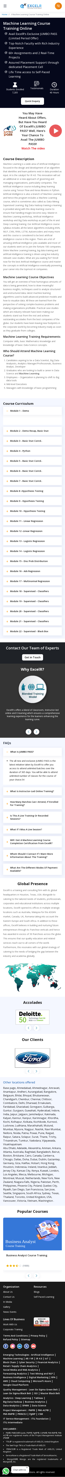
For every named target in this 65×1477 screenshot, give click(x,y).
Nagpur (29, 1129)
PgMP (32, 1413)
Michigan (47, 1174)
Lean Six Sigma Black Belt (17, 1393)
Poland (37, 1185)
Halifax (25, 1163)
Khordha (53, 1118)
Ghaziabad (22, 1106)
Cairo (28, 1155)
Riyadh (7, 1189)
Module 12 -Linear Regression (26, 531)
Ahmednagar (39, 1088)
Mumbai (8, 1129)
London (54, 1170)
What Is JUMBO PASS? (22, 751)
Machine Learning (13, 1358)
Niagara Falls (21, 1182)
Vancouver (9, 1200)
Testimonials (36, 88)
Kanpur (26, 1118)
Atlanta (7, 1152)
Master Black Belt (50, 1393)
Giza (17, 1163)
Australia (18, 1152)
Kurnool (52, 1121)
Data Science (39, 1405)
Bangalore (50, 1091)
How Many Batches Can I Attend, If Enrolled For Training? (34, 803)
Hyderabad (43, 1110)
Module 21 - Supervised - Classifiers (29, 621)
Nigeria (35, 1182)
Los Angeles (10, 1174)
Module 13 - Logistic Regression (27, 541)
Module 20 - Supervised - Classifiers (29, 611)
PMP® (32, 1410)
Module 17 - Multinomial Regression (30, 581)
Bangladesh (44, 1152)
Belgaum (8, 1095)
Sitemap (25, 1339)
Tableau (38, 1397)
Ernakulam (44, 1103)
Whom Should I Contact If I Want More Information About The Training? (31, 855)
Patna (25, 1133)
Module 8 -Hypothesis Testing (26, 490)
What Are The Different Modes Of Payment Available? (34, 869)
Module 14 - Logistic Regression (27, 551)
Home (4, 14)
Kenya (35, 1170)
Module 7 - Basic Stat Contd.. (26, 480)
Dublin (42, 1159)
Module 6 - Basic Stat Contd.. (26, 470)
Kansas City (23, 1170)
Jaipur (13, 1114)
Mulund (48, 1125)
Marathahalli (34, 1125)
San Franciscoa (34, 1189)
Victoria (21, 1200)
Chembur (23, 1099)
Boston (7, 1155)
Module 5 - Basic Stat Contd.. (26, 460)
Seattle (7, 1193)
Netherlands (32, 1178)
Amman (46, 1148)
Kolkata (27, 1121)
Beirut (55, 1152)
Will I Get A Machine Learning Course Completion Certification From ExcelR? (31, 842)
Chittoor (47, 1099)
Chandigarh (10, 1099)
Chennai (35, 1099)
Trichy (52, 1137)
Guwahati (30, 1110)
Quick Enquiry (32, 101)
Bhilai (18, 1095)
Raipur (7, 1137)
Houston (8, 1167)
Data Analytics (11, 1405)
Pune (41, 1133)
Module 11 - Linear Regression (26, 521)
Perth (55, 1182)
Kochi (6, 1121)
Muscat (19, 1178)
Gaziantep (54, 1159)
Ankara (56, 1148)
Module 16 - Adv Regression (25, 571)
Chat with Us (19, 1469)
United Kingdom (35, 1197)
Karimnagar (39, 1118)
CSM (40, 1413)
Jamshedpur (36, 1114)
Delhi (21, 1103)
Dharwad (31, 1103)
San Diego (18, 1189)
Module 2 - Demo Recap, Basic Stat (29, 430)
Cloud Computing (20, 1381)
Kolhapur (16, 1121)
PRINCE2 (22, 1413)
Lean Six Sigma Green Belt (43, 1389)
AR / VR (29, 1358)
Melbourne (34, 1174)
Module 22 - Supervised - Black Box (29, 631)
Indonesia (21, 1167)
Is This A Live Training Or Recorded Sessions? (29, 817)
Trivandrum (10, 1140)
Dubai (33, 1159)
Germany (8, 1163)
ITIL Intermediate (12, 1422)
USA (49, 1197)
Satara (16, 1137)
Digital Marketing (38, 1377)
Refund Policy (10, 1339)
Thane (43, 1137)
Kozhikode (39, 1121)
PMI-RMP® (9, 1413)
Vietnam (32, 1200)
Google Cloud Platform (16, 1384)
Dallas (17, 1159)
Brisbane (18, 1155)
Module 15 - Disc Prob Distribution (29, 561)
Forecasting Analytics (15, 1373)
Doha (25, 1159)
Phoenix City (25, 1185)
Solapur (26, 1137)
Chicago (8, 1159)
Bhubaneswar (41, 1095)
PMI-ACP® (43, 1410)
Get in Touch (33, 657)
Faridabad (9, 1106)
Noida (16, 1133)
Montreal (8, 1178)
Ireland (32, 1167)
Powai (33, 1133)
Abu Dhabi (9, 1148)
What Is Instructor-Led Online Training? (32, 791)
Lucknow (8, 1125)
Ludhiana (20, 1125)
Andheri (22, 1091)
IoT (46, 1358)
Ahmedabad (24, 1088)
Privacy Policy (38, 1335)
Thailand (8, 1197)
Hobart (35, 1163)
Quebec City (50, 1185)
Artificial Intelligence (42, 1354)
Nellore (7, 1133)
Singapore (19, 1193)
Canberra (48, 1155)
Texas (55, 1193)
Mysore (18, 1129)
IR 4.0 (39, 1358)
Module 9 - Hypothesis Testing (27, 500)
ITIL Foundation (40, 1418)
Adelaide (22, 1148)
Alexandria (34, 1148)
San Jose (49, 1189)
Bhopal (27, 1095)
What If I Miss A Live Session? (26, 829)
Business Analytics (35, 1401)
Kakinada (49, 1114)
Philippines (9, 1185)
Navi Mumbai (52, 1129)
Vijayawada (48, 1140)
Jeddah (52, 1167)
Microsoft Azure (42, 1381)
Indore (55, 1110)
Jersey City (9, 1170)
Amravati (54, 1088)
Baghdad (30, 1152)
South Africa (33, 1193)
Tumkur (23, 1140)
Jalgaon (23, 1114)
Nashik (39, 1129)
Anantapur (9, 1091)
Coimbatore (10, 1103)
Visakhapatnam (12, 1144)
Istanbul (42, 1167)
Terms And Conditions (15, 1335)
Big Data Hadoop (12, 1401)
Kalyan (7, 1118)
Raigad (50, 1133)
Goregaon (36, 1106)
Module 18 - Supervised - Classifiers (29, 591)
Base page (9, 1088)
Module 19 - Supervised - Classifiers (29, 601)
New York (47, 1178)
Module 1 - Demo (19, 410)
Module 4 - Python (20, 450)
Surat (35, 1137)
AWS (5, 1381)
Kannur (16, 1118)
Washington (45, 1200)
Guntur (7, 1110)
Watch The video (33, 148)
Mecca (22, 1174)
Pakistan (46, 1182)
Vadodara (35, 1140)
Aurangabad (35, 1091)
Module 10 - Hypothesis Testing (27, 511)
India (6, 1114)
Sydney (46, 1193)
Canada (37, 1155)
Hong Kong (47, 1163)
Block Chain (9, 1362)
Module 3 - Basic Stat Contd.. (26, 440)
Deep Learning (23, 1397)
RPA (53, 1377)
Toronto (20, 1197)
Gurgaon (18, 1110)
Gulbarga (48, 1106)
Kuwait (44, 1170)
